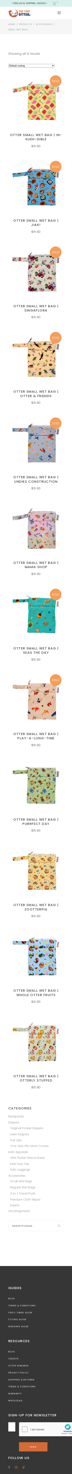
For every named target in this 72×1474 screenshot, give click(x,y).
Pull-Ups (16, 1140)
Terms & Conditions (22, 1305)
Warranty (15, 1393)
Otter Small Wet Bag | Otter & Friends (36, 393)
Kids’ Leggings (20, 1169)
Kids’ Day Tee (19, 1164)
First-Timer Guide (20, 1312)
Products (25, 24)
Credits (13, 1358)
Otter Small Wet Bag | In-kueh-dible (36, 137)
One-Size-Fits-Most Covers (29, 1146)
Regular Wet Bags (22, 1187)
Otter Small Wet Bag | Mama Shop (36, 564)
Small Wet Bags (21, 1181)
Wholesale (15, 1400)
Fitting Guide (17, 1319)
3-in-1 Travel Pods (22, 1193)
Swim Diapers (19, 1134)
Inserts (14, 1205)
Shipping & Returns (21, 1379)
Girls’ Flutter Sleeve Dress (27, 1158)
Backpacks (16, 1116)
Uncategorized (19, 1211)
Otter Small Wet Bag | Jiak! (36, 222)
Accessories (44, 24)
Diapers (13, 1122)
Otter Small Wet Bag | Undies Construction (36, 479)
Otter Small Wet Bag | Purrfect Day (36, 821)
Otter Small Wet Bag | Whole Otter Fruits (36, 992)
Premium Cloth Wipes (25, 1199)
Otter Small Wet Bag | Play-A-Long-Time (36, 736)
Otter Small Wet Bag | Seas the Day (36, 650)
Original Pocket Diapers (26, 1128)
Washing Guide (18, 1326)
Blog (11, 1298)
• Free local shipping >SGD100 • (29, 3)
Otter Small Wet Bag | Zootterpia (36, 907)
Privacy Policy (18, 1372)
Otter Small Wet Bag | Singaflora (36, 308)
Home (11, 24)
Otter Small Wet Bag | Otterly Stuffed (36, 1078)
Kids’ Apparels (18, 1152)
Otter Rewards (18, 1365)
